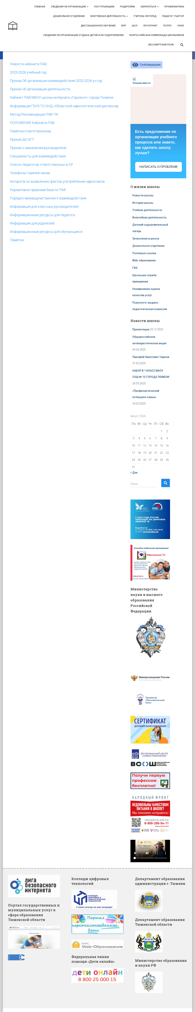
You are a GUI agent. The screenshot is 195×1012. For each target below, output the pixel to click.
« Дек (134, 472)
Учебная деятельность (147, 210)
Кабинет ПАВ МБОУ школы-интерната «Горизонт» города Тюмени (61, 97)
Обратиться (149, 6)
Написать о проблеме (158, 166)
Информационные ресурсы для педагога (42, 215)
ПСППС (167, 25)
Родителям (127, 6)
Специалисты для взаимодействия (38, 156)
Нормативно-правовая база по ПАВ (38, 190)
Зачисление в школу (145, 238)
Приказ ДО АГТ (22, 139)
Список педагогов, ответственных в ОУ (41, 165)
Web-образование (144, 260)
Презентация (140, 329)
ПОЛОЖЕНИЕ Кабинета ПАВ (32, 123)
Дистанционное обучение (98, 25)
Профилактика (174, 6)
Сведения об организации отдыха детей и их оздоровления (83, 35)
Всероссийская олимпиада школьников (156, 35)
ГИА (134, 267)
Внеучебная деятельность (108, 16)
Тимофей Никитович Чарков (150, 356)
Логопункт (150, 25)
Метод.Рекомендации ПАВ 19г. (34, 114)
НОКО (180, 25)
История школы (142, 202)
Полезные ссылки (144, 253)
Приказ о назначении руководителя (38, 148)
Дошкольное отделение (69, 16)
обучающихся (71, 232)
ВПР (123, 25)
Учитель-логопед (144, 16)
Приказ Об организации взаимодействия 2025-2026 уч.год (56, 81)
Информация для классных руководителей (44, 207)
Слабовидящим (149, 64)
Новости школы (142, 195)
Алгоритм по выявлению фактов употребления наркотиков (57, 181)
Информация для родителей (32, 223)
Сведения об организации (68, 6)
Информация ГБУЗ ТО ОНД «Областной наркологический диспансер (64, 106)
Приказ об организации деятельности (40, 89)
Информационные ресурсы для (35, 232)
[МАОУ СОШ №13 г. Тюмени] (12, 25)
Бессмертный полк (161, 44)
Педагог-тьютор (173, 16)
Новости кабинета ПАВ (28, 64)
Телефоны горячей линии (30, 173)
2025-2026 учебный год (28, 72)
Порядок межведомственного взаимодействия (48, 198)
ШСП (134, 25)
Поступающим (104, 6)
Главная (39, 6)
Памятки (17, 240)
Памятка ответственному (30, 131)
